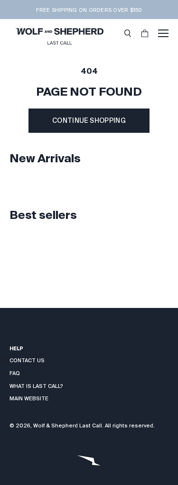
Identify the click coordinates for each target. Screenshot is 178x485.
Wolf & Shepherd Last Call (67, 425)
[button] (127, 33)
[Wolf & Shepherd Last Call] (59, 33)
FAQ (14, 373)
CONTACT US (27, 360)
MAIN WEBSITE (28, 398)
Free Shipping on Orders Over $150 (88, 10)
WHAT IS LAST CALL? (36, 386)
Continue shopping (89, 120)
